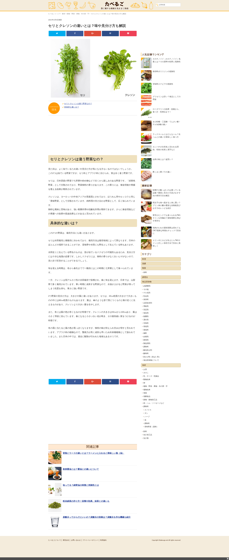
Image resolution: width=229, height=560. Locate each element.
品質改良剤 (147, 303)
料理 (144, 259)
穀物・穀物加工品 (150, 400)
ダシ (146, 413)
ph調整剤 (146, 286)
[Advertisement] (93, 135)
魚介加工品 (147, 435)
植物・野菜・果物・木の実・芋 (78, 14)
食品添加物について (151, 360)
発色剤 (146, 326)
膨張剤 (146, 340)
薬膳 (144, 264)
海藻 (145, 393)
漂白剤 (146, 320)
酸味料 (146, 353)
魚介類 (146, 438)
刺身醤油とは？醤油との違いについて (81, 469)
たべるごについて (54, 540)
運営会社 (66, 540)
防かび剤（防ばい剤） (152, 357)
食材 (63, 14)
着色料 (146, 330)
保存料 (146, 299)
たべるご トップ (54, 14)
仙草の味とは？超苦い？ (163, 159)
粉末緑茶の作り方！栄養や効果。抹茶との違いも (86, 501)
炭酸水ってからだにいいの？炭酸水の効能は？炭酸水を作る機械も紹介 (97, 517)
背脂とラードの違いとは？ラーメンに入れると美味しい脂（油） (93, 453)
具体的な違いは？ (71, 107)
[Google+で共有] (92, 33)
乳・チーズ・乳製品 (151, 376)
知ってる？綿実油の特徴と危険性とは (81, 485)
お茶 (145, 369)
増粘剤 (146, 306)
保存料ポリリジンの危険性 (164, 71)
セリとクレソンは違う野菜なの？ (78, 104)
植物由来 (146, 390)
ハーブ (147, 417)
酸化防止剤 (147, 350)
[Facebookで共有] (74, 33)
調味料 (146, 347)
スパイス (147, 410)
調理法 (145, 277)
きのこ (146, 373)
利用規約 (103, 540)
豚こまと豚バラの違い (162, 172)
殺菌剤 (146, 316)
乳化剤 (146, 296)
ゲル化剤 (146, 293)
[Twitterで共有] (57, 33)
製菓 (144, 268)
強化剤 (146, 313)
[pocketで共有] (128, 33)
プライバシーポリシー (90, 540)
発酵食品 (146, 396)
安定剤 (146, 310)
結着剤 (146, 337)
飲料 (145, 431)
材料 (145, 272)
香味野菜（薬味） (151, 427)
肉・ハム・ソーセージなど (153, 403)
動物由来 (146, 379)
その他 (146, 289)
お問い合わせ (76, 540)
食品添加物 (146, 282)
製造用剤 (146, 343)
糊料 (145, 333)
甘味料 (146, 323)
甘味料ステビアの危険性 (163, 84)
